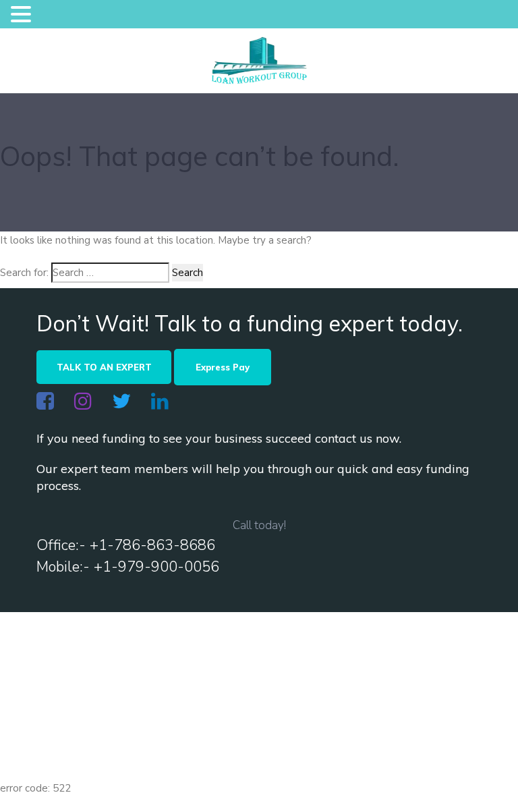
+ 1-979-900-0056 (406, 719)
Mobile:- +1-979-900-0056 (127, 567)
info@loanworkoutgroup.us (131, 719)
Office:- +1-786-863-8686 (125, 545)
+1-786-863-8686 (282, 719)
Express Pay (223, 367)
